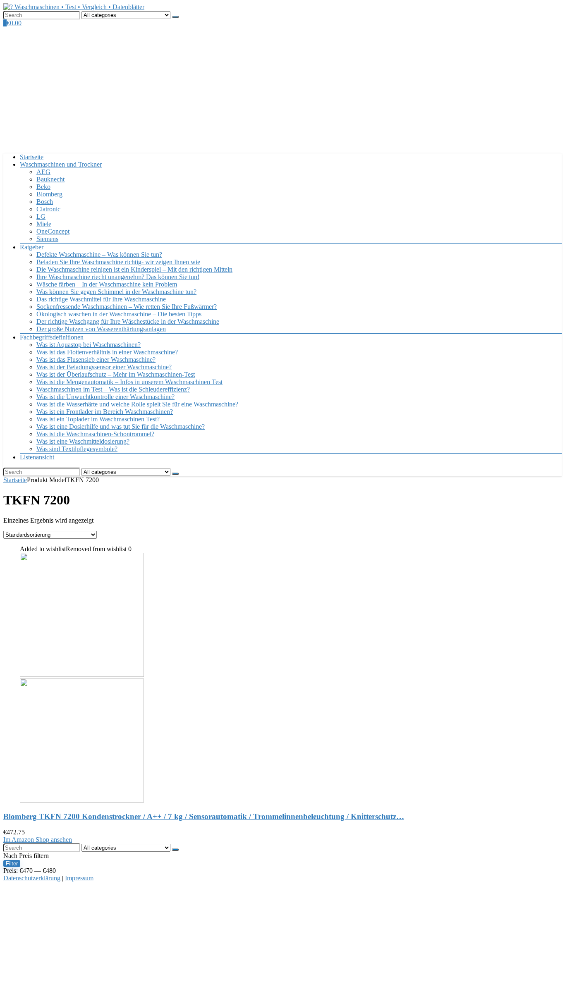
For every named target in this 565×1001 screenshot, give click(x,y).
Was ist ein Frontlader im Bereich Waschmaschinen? (104, 411)
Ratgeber (31, 247)
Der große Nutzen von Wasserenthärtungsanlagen (101, 328)
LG (40, 216)
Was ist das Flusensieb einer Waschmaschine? (96, 359)
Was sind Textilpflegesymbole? (76, 448)
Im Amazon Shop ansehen (37, 839)
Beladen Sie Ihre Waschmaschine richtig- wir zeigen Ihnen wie (118, 261)
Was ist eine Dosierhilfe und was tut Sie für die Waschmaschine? (120, 426)
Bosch (44, 201)
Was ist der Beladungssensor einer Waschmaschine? (104, 366)
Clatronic (48, 209)
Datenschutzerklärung (31, 878)
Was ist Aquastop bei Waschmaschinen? (88, 344)
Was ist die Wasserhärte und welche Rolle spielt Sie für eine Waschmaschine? (137, 404)
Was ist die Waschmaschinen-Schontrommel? (95, 433)
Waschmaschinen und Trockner (61, 164)
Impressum (79, 878)
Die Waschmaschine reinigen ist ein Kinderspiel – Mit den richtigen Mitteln (134, 269)
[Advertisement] (282, 89)
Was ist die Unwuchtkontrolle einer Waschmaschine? (105, 396)
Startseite (31, 156)
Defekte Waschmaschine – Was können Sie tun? (99, 254)
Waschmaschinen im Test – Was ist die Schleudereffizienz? (113, 389)
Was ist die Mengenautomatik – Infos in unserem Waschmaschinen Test (129, 381)
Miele (43, 223)
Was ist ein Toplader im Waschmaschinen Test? (98, 419)
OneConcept (52, 231)
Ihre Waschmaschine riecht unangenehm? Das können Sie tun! (117, 276)
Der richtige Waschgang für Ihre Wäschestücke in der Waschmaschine (127, 321)
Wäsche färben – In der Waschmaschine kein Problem (106, 284)
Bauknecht (50, 179)
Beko (43, 186)
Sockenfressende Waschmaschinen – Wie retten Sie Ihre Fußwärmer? (126, 306)
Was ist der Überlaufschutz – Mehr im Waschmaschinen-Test (115, 374)
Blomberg (49, 194)
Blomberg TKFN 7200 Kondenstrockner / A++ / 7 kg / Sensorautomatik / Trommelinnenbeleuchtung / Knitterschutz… (203, 816)
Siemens (47, 238)
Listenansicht (37, 457)
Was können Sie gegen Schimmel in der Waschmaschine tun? (116, 291)
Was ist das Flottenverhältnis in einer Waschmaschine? (107, 352)
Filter (12, 863)
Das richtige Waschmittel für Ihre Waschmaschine (101, 299)
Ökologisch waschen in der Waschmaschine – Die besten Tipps (118, 314)
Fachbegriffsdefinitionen (52, 337)
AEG (43, 171)
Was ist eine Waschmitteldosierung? (82, 441)
